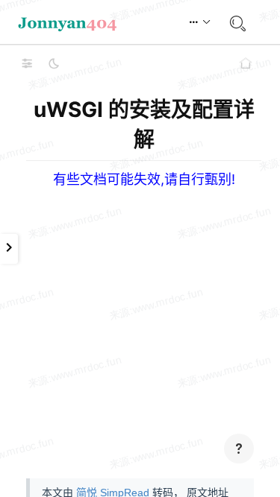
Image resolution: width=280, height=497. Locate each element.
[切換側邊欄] (26, 63)
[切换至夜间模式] (53, 63)
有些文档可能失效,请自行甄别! (144, 179)
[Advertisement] (140, 327)
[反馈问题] (239, 448)
